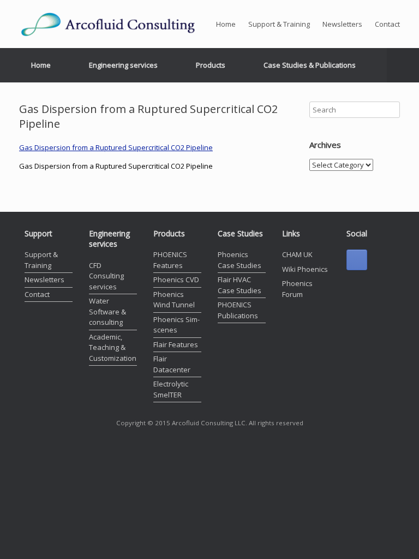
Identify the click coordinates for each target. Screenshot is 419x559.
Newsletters (342, 24)
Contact (387, 24)
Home (226, 24)
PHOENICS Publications (238, 310)
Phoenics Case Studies (239, 259)
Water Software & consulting (107, 311)
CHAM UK (297, 254)
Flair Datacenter (171, 364)
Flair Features (175, 344)
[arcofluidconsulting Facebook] (356, 259)
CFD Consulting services (106, 276)
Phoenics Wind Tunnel (174, 299)
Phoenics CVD (176, 279)
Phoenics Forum (297, 288)
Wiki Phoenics (305, 269)
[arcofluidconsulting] (117, 24)
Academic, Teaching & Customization (112, 347)
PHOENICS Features (170, 259)
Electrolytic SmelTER (170, 389)
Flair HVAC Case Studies (239, 285)
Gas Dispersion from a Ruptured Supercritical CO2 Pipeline (116, 147)
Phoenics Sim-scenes (176, 324)
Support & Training (279, 24)
